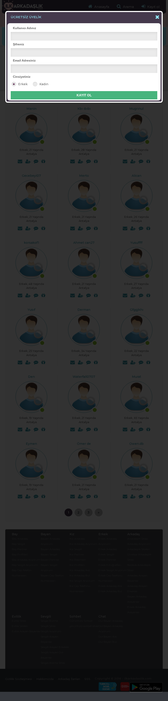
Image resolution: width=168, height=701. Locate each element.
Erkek (23, 84)
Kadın (43, 84)
